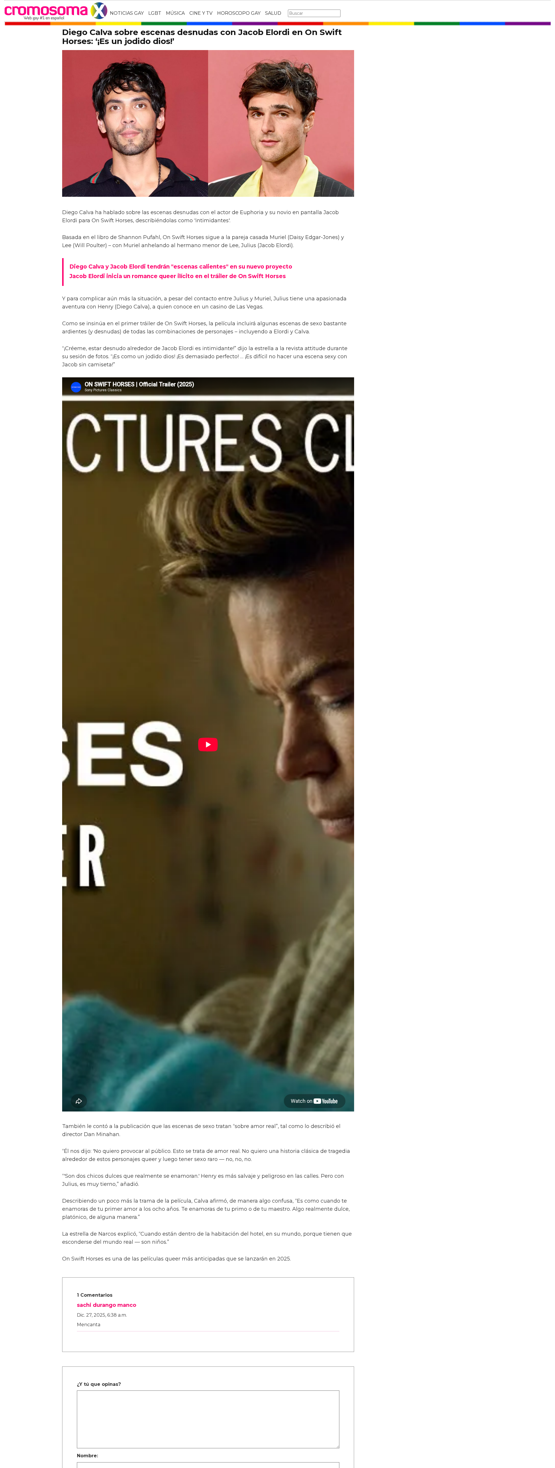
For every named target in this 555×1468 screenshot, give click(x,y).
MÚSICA (175, 13)
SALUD (273, 13)
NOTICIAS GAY (127, 13)
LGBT (154, 13)
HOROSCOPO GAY (238, 13)
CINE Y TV (200, 13)
